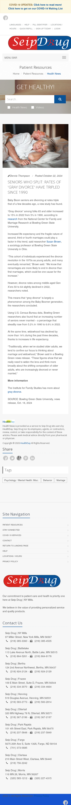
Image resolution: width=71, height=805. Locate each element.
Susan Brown (54, 241)
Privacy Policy (10, 561)
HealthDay (25, 443)
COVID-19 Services (12, 535)
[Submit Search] (60, 99)
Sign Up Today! (43, 28)
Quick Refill (26, 28)
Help (26, 24)
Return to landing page (15, 545)
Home (16, 73)
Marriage (61, 480)
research (12, 219)
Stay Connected (11, 529)
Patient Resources (33, 73)
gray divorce (14, 391)
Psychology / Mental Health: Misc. (21, 480)
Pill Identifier (40, 24)
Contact (7, 540)
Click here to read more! (48, 4)
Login (57, 28)
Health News (19, 107)
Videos (40, 107)
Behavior (47, 480)
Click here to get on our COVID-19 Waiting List (35, 8)
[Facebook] (5, 17)
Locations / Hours (12, 556)
